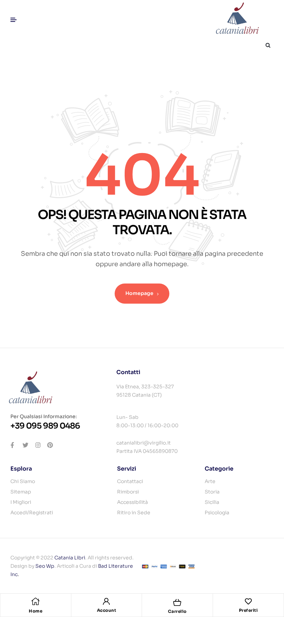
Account (106, 610)
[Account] (106, 601)
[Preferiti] (248, 601)
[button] (268, 45)
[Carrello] (177, 602)
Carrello (177, 611)
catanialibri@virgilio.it (143, 443)
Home (35, 611)
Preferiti (248, 610)
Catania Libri (69, 558)
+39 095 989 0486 (45, 426)
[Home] (36, 601)
